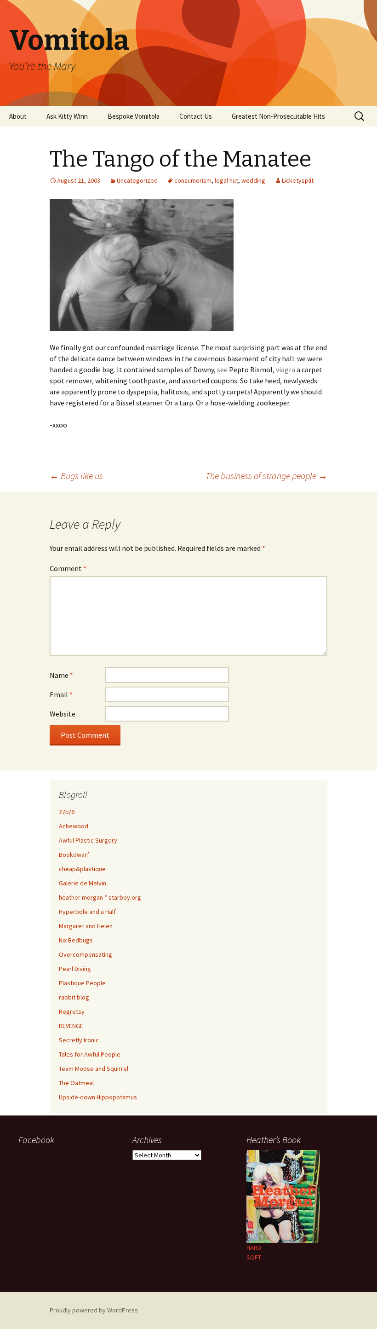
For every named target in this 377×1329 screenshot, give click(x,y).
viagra (285, 369)
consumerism (192, 180)
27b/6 (66, 812)
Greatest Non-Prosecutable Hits (278, 116)
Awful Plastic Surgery (88, 840)
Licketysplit (298, 180)
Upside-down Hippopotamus (98, 1097)
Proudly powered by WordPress (94, 1310)
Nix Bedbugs (76, 940)
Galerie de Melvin (82, 883)
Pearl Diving (75, 969)
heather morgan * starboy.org (100, 897)
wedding (253, 180)
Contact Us (195, 116)
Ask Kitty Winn (67, 116)
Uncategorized (137, 180)
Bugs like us (76, 475)
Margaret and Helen (86, 926)
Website (62, 713)
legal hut (226, 180)
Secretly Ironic (79, 1040)
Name (61, 675)
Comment (68, 568)
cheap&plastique (82, 869)
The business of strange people (266, 475)
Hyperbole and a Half (87, 911)
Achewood (73, 826)
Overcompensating (85, 954)
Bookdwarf (74, 854)
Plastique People (82, 983)
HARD (253, 1247)
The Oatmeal (76, 1083)
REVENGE (71, 1026)
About (18, 116)
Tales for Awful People (89, 1054)
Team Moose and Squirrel (93, 1068)
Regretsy (72, 1011)
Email (61, 694)
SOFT (253, 1257)
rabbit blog (74, 997)
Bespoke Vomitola (134, 116)
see (222, 369)
